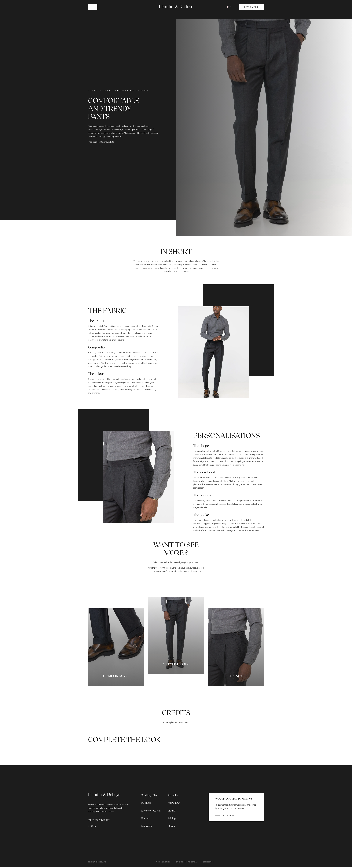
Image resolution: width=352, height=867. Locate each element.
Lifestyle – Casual (151, 810)
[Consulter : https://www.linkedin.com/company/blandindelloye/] (95, 826)
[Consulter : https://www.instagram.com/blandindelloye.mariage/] (92, 826)
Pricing (172, 818)
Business (146, 802)
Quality (172, 810)
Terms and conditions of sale (186, 862)
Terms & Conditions (163, 862)
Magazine (146, 825)
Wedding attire (149, 795)
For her (145, 818)
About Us (173, 795)
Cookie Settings (208, 862)
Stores (171, 825)
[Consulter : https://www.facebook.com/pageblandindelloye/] (89, 826)
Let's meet (251, 7)
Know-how (174, 802)
